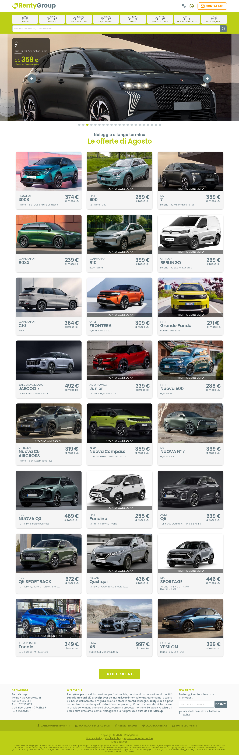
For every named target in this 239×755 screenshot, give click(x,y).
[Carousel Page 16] (140, 125)
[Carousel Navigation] (119, 78)
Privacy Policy (94, 738)
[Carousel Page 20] (156, 125)
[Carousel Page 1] (79, 125)
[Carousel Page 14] (132, 125)
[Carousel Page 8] (107, 125)
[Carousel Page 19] (152, 125)
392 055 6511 (24, 701)
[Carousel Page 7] (103, 125)
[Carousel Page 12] (123, 125)
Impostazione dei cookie (138, 738)
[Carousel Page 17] (144, 125)
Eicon (124, 741)
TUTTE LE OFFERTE (119, 673)
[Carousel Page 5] (95, 125)
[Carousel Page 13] (127, 125)
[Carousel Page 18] (148, 125)
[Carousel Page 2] (83, 125)
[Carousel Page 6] (99, 125)
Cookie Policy (113, 738)
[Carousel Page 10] (115, 125)
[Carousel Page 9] (111, 125)
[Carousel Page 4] (91, 125)
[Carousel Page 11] (119, 125)
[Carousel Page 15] (136, 125)
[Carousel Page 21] (160, 125)
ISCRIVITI (220, 704)
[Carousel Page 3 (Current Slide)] (87, 125)
